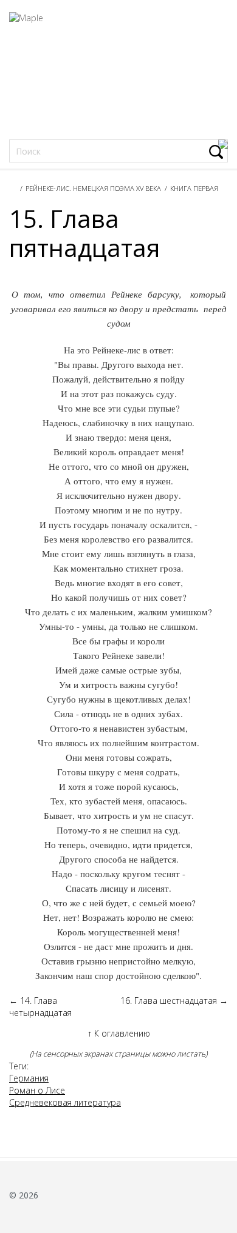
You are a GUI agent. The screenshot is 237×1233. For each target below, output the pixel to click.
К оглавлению (119, 1033)
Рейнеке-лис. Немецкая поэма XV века (93, 188)
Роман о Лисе (37, 1090)
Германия (29, 1078)
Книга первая (194, 188)
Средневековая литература (65, 1102)
